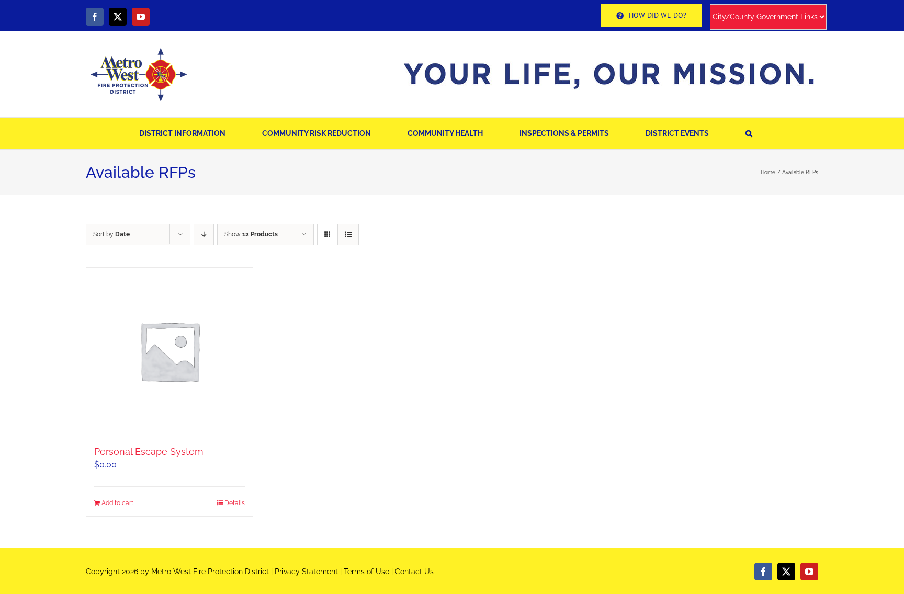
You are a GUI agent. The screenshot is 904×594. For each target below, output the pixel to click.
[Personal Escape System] (169, 351)
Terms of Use (366, 571)
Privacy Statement (306, 571)
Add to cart (117, 503)
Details (234, 503)
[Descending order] (204, 234)
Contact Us (414, 571)
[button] (748, 133)
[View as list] (348, 234)
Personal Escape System (149, 451)
